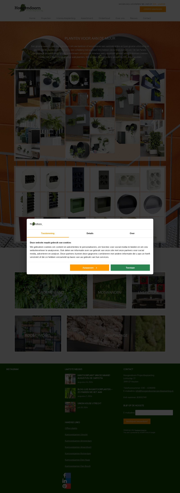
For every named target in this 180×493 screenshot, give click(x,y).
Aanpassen (88, 267)
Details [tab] (90, 233)
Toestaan (130, 267)
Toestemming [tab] (47, 233)
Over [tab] (132, 233)
